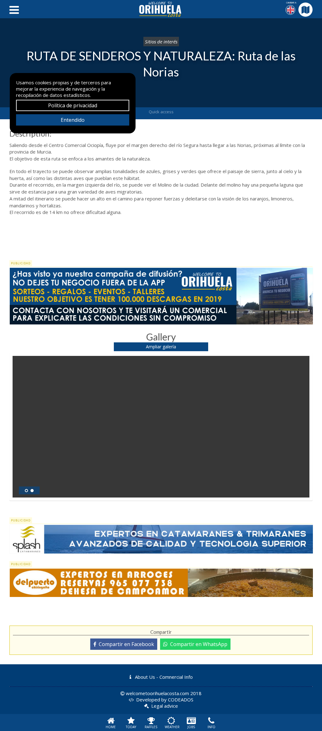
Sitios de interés (161, 41)
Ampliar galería (161, 347)
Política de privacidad (72, 105)
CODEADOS (180, 699)
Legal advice (164, 706)
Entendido (73, 119)
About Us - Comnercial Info (163, 677)
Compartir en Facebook (125, 644)
